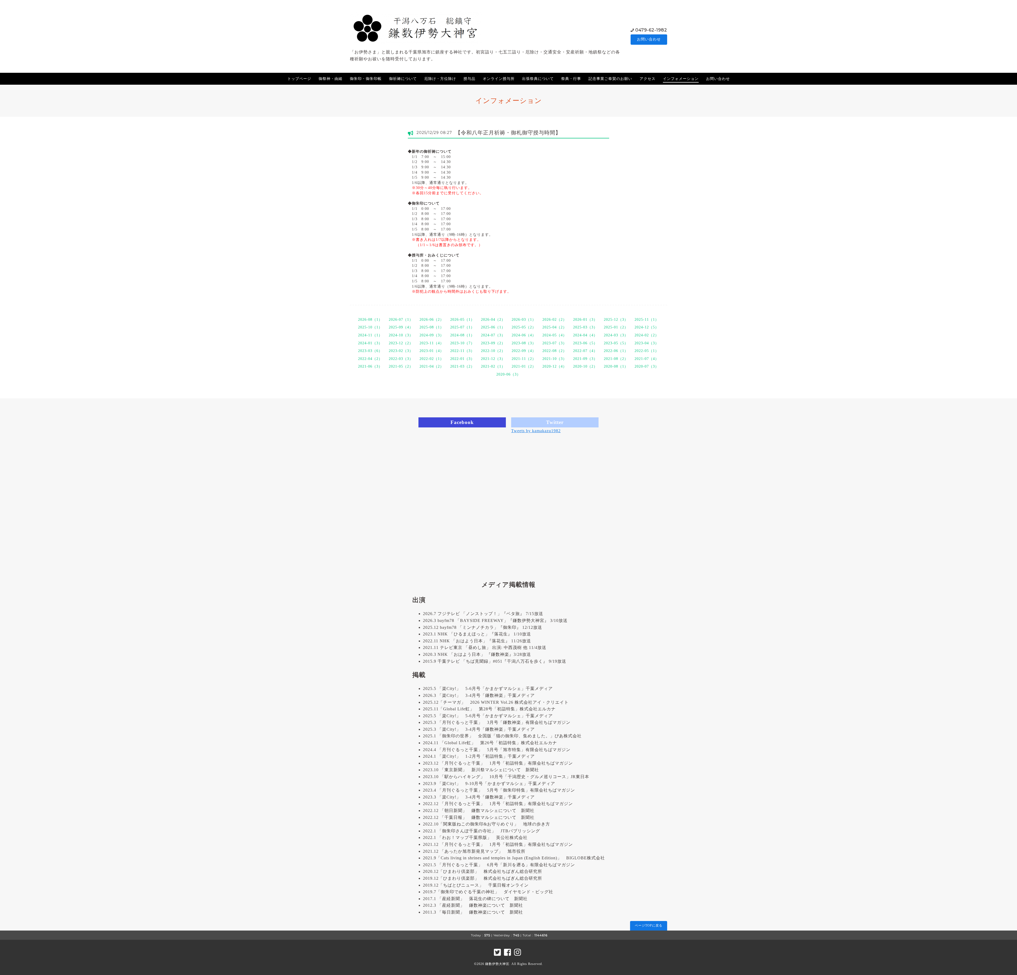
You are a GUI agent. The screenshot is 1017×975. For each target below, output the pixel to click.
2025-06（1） (493, 327)
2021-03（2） (462, 366)
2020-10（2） (585, 366)
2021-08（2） (616, 359)
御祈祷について (403, 79)
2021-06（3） (370, 366)
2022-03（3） (401, 359)
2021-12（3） (493, 359)
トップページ (299, 79)
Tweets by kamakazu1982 (536, 430)
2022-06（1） (616, 351)
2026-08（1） (370, 320)
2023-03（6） (370, 351)
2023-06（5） (585, 343)
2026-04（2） (493, 320)
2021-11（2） (524, 359)
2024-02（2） (647, 335)
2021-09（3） (585, 359)
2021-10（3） (554, 359)
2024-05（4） (554, 335)
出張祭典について (538, 79)
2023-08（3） (524, 343)
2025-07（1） (462, 327)
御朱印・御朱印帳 (366, 79)
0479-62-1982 (651, 30)
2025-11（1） (647, 320)
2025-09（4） (401, 327)
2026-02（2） (554, 320)
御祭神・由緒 (330, 79)
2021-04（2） (432, 366)
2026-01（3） (585, 320)
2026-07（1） (401, 320)
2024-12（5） (647, 327)
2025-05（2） (524, 327)
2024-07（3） (493, 335)
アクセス (647, 79)
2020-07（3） (647, 366)
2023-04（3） (647, 343)
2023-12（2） (401, 343)
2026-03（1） (524, 320)
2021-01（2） (524, 366)
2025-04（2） (554, 327)
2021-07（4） (647, 359)
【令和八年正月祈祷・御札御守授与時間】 (508, 133)
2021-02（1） (493, 366)
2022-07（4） (585, 351)
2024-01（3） (370, 343)
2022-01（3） (462, 359)
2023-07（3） (554, 343)
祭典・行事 (571, 79)
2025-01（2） (616, 327)
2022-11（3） (462, 351)
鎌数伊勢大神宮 (497, 964)
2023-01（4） (432, 351)
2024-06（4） (524, 335)
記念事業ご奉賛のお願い (610, 79)
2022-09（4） (524, 351)
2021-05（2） (401, 366)
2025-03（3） (585, 327)
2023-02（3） (401, 351)
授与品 (469, 79)
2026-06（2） (432, 320)
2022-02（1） (432, 359)
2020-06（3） (508, 374)
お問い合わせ (649, 39)
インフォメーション (681, 79)
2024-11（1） (370, 335)
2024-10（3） (401, 335)
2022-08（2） (554, 351)
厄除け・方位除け (440, 79)
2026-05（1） (462, 320)
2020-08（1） (616, 366)
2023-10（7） (462, 343)
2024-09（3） (432, 335)
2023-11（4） (432, 343)
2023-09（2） (493, 343)
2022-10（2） (493, 351)
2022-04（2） (370, 359)
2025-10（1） (370, 327)
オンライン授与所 (499, 79)
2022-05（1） (647, 351)
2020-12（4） (554, 366)
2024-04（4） (585, 335)
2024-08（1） (462, 335)
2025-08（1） (432, 327)
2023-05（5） (616, 343)
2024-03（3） (616, 335)
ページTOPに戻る (648, 925)
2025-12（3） (616, 320)
